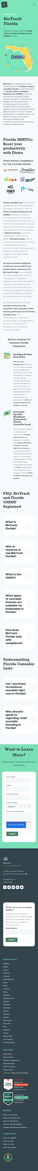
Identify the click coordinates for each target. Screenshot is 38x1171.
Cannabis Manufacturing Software (15, 1127)
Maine (5, 992)
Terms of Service (9, 1066)
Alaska (5, 967)
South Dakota (8, 1039)
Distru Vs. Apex (8, 1141)
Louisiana (6, 989)
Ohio (4, 1027)
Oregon (6, 1033)
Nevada (6, 1017)
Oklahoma (6, 1030)
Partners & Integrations (11, 1060)
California (6, 973)
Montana (6, 1014)
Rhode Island (7, 1036)
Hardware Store (9, 1063)
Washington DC (8, 979)
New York (6, 1023)
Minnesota (7, 1004)
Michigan (6, 1001)
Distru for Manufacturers (11, 1118)
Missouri (6, 1011)
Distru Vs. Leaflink (9, 1138)
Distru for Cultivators (10, 1115)
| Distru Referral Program (15, 1073)
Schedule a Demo (14, 897)
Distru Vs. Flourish (9, 1147)
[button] (34, 4)
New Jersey (7, 1020)
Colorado (6, 976)
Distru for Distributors (11, 1121)
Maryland (6, 995)
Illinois (5, 986)
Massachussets (8, 998)
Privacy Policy (8, 1070)
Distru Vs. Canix (8, 1144)
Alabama (6, 963)
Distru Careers (8, 1057)
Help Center (7, 1054)
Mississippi (7, 1008)
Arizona (6, 970)
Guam (5, 982)
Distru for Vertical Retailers (12, 1124)
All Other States (9, 1042)
